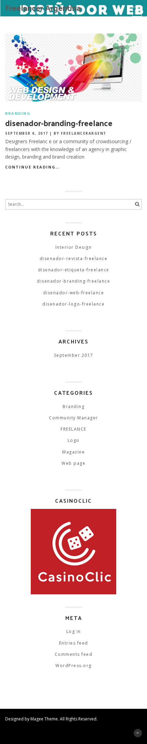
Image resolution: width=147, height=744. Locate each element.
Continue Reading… (32, 167)
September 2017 (73, 355)
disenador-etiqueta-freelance (73, 270)
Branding (17, 113)
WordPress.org (73, 665)
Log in (73, 631)
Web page (73, 463)
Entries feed (73, 643)
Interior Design (73, 247)
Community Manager (73, 418)
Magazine (73, 452)
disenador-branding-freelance (58, 122)
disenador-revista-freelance (74, 258)
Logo (74, 440)
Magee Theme (44, 719)
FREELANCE (73, 429)
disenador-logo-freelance (73, 304)
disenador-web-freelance (73, 293)
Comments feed (74, 654)
